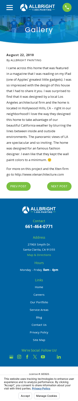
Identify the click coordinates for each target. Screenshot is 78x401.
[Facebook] (27, 357)
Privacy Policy (39, 332)
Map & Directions (39, 255)
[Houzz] (51, 357)
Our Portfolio (39, 302)
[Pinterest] (67, 357)
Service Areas (39, 310)
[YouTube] (43, 357)
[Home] (37, 7)
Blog (39, 317)
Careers (39, 294)
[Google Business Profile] (11, 357)
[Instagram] (19, 357)
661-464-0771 (39, 226)
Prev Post (18, 186)
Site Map (39, 340)
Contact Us (39, 325)
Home (39, 287)
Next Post (59, 186)
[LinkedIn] (59, 357)
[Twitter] (35, 357)
